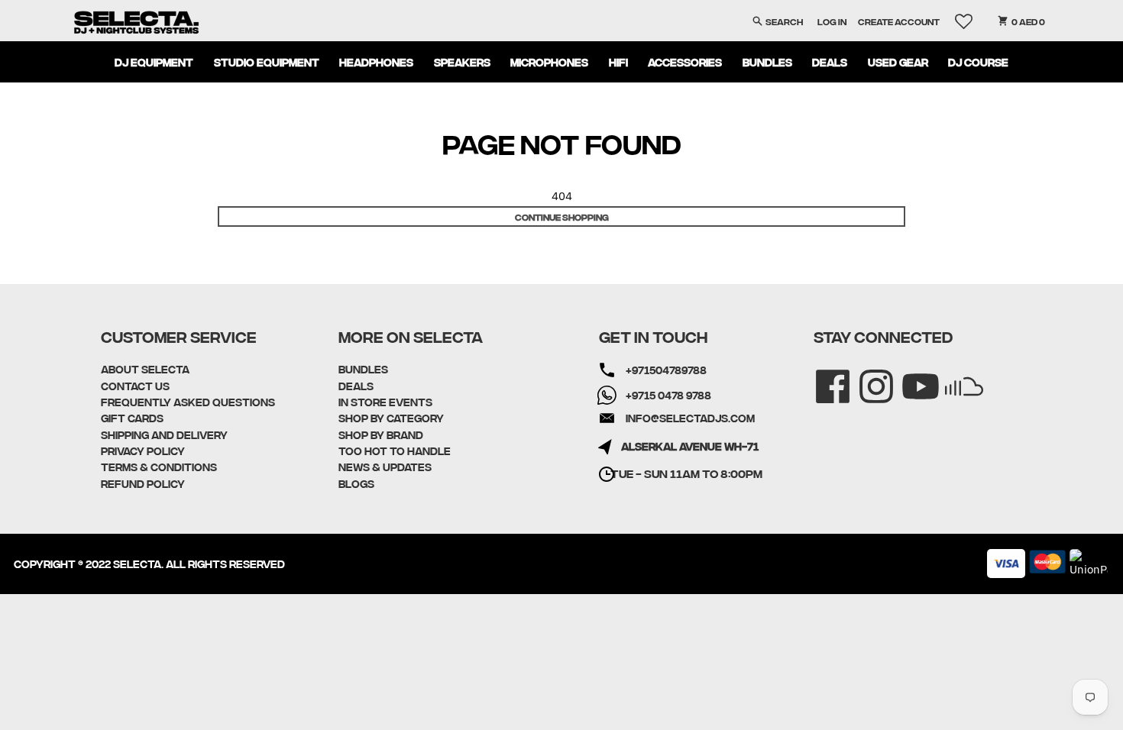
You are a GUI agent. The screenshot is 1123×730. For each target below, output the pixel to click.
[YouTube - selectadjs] (910, 376)
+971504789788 (666, 369)
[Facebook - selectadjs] (822, 376)
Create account (899, 21)
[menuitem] (154, 62)
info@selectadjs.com (690, 418)
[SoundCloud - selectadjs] (954, 376)
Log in (831, 21)
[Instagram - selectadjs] (866, 376)
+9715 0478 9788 (668, 395)
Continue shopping (562, 216)
